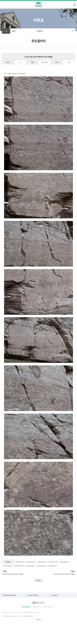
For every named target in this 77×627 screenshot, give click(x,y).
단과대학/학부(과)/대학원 (8, 595)
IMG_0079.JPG (20, 562)
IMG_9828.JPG (41, 566)
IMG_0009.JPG (31, 562)
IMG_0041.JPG (65, 562)
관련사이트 (55, 595)
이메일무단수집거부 (36, 607)
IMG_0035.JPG (8, 566)
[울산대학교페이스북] (38, 619)
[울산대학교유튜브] (37, 619)
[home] (6, 31)
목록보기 (38, 580)
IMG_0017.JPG (54, 562)
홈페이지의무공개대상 (48, 607)
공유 (70, 31)
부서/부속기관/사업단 (32, 595)
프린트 (73, 31)
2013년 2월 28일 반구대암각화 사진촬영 (13, 574)
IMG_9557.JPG (19, 566)
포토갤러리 (40, 31)
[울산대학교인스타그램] (40, 619)
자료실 (13, 31)
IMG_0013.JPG (43, 562)
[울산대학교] (38, 603)
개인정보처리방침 (26, 607)
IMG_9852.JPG (53, 566)
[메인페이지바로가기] (38, 4)
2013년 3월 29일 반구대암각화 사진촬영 (64, 574)
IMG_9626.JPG (30, 566)
